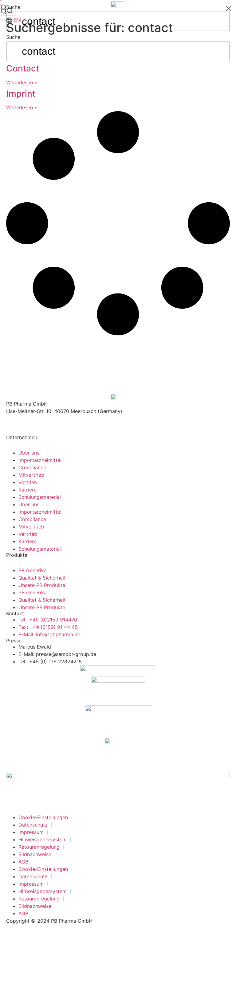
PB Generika (32, 570)
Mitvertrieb (31, 475)
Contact (22, 68)
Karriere (27, 490)
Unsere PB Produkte (41, 585)
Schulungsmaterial (39, 497)
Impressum (31, 832)
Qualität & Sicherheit (42, 578)
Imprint (20, 93)
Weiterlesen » (21, 82)
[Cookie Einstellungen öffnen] (46, 987)
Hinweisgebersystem (42, 839)
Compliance (32, 467)
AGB (23, 862)
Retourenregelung (39, 847)
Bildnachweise (34, 854)
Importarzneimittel (39, 460)
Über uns (28, 453)
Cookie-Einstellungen (43, 817)
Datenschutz (33, 825)
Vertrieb (27, 482)
